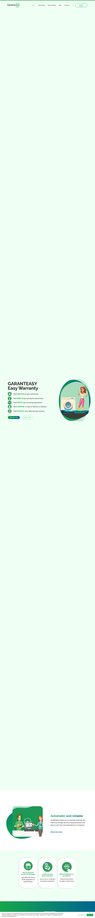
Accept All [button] (90, 915)
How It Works (41, 5)
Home (33, 5)
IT (73, 5)
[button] (81, 5)
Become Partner (52, 5)
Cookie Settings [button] (81, 915)
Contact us (67, 5)
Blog (60, 5)
